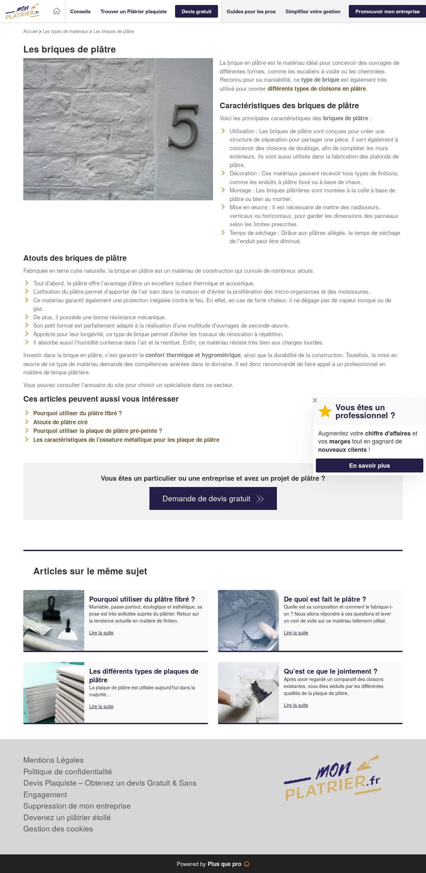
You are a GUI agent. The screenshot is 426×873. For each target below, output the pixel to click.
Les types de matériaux (65, 31)
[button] (80, 11)
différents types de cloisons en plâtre (317, 88)
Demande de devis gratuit (206, 498)
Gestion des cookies (58, 828)
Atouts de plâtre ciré (60, 422)
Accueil (30, 31)
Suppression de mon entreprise (77, 805)
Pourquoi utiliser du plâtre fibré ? (77, 413)
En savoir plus (369, 465)
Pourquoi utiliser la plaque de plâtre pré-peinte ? (97, 431)
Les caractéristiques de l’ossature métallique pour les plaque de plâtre (126, 439)
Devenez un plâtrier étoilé (67, 817)
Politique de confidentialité (67, 771)
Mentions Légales (53, 759)
